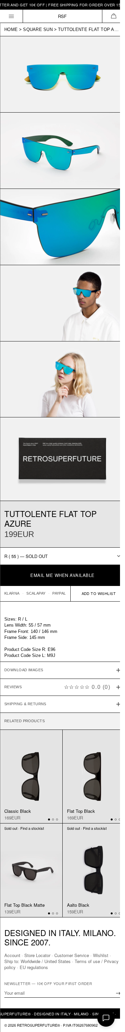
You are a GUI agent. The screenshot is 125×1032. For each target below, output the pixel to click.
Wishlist (100, 955)
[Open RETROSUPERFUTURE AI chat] (106, 1018)
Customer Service (71, 955)
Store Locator (37, 955)
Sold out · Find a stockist (24, 805)
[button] (113, 16)
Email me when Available (62, 575)
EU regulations (50, 967)
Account (12, 955)
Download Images (23, 651)
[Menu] (11, 16)
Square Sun (38, 29)
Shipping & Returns (25, 685)
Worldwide (30, 961)
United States (57, 961)
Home (11, 29)
